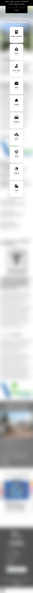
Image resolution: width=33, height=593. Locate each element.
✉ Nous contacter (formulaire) (16, 4)
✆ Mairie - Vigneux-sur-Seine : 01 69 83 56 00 (17, 1)
